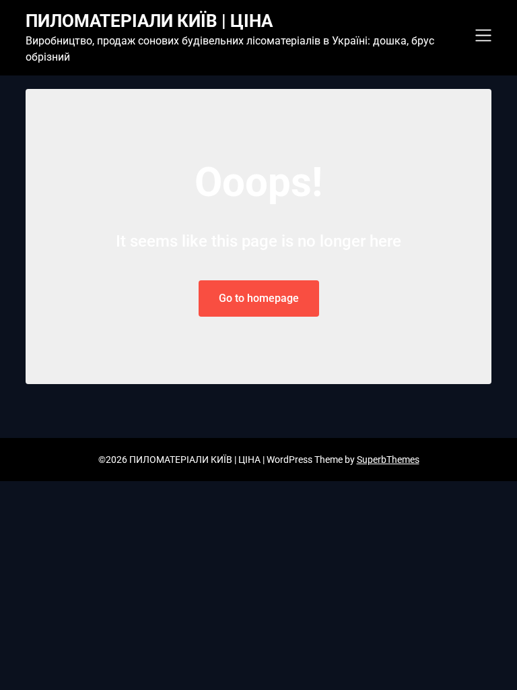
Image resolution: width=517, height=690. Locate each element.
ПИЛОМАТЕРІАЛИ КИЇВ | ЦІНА (149, 21)
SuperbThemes (388, 459)
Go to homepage (259, 298)
